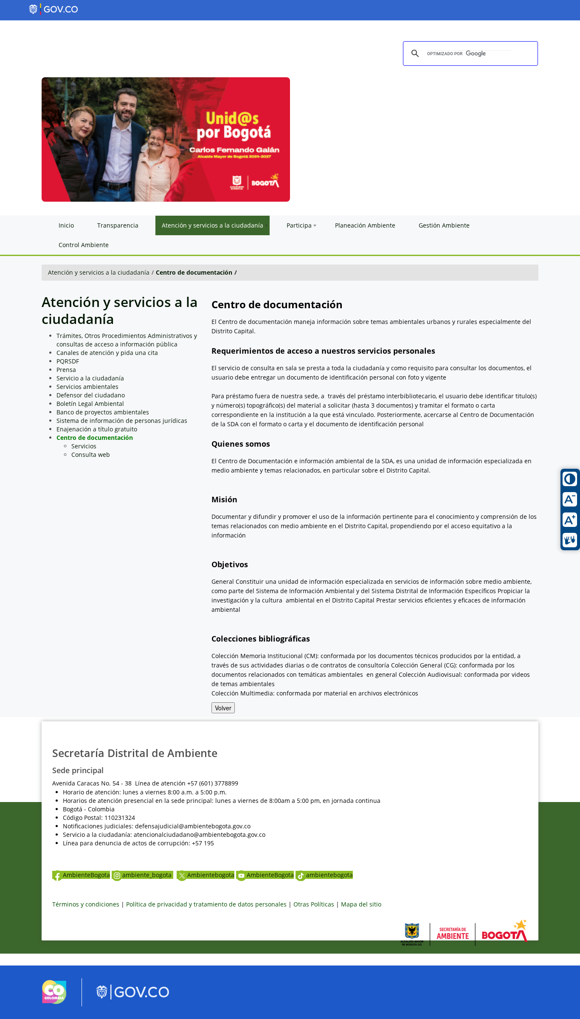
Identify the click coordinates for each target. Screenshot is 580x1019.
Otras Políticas (313, 904)
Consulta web (90, 454)
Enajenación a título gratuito (96, 429)
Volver (223, 708)
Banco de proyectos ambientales (102, 412)
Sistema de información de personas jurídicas (121, 421)
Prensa (66, 370)
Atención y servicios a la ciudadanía (98, 272)
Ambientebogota (210, 875)
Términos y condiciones (85, 904)
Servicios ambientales (87, 387)
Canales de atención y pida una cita (107, 353)
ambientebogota (329, 875)
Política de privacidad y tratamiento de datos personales (206, 904)
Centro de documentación (194, 272)
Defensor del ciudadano (90, 395)
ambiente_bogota (147, 875)
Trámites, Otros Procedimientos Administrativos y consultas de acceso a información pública (126, 340)
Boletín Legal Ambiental (90, 404)
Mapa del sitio (361, 904)
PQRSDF (67, 361)
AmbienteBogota (86, 875)
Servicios (83, 446)
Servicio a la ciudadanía (90, 378)
